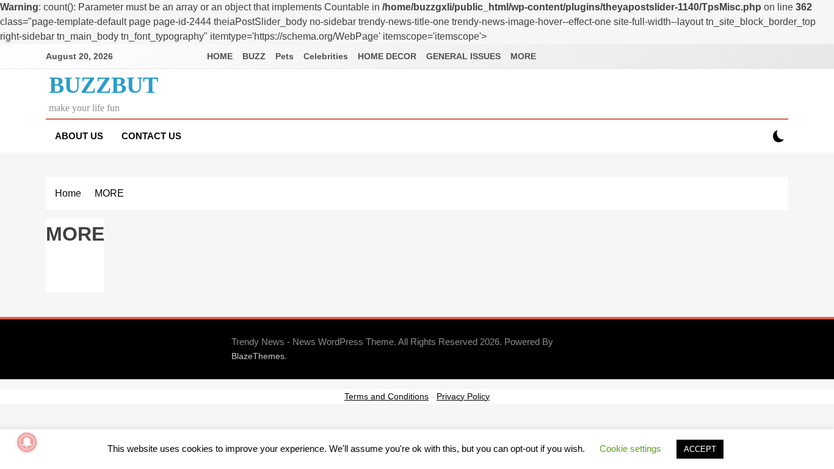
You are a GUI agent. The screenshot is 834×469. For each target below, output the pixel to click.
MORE (523, 56)
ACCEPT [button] (700, 449)
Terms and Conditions (386, 396)
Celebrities (325, 56)
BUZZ (254, 56)
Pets (284, 56)
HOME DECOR (387, 56)
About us (79, 136)
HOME (220, 56)
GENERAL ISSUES (463, 56)
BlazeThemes (258, 356)
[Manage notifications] (27, 442)
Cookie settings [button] (630, 448)
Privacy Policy (463, 396)
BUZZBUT (103, 85)
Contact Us (151, 136)
